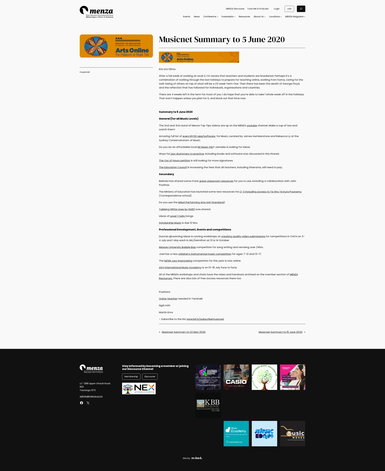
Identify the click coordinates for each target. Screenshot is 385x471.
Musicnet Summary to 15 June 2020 (280, 332)
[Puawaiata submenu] (234, 16)
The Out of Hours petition (174, 160)
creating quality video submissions (243, 236)
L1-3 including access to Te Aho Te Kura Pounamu (271, 191)
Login (277, 8)
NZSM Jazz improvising (178, 261)
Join (289, 8)
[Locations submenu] (281, 16)
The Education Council (173, 167)
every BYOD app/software (199, 136)
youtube (252, 125)
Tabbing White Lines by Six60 (177, 209)
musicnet (85, 72)
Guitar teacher (168, 298)
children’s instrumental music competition (204, 254)
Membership (131, 376)
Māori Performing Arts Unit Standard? (201, 202)
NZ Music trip (205, 147)
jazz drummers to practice (187, 154)
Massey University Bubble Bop (177, 247)
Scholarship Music (170, 223)
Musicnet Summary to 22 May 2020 (184, 332)
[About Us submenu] (265, 16)
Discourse (150, 376)
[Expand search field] (301, 9)
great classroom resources (216, 181)
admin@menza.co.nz (91, 396)
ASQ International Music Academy (180, 267)
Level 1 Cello (177, 216)
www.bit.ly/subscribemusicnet (205, 319)
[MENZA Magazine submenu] (304, 16)
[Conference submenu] (217, 16)
